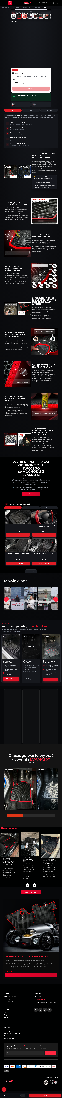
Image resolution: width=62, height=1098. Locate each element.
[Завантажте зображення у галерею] (13, 16)
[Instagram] (40, 1010)
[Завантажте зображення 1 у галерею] (19, 16)
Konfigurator (5, 7)
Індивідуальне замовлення (13, 999)
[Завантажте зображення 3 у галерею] (35, 16)
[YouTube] (49, 1010)
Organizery (49, 507)
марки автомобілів (10, 996)
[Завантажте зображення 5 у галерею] (46, 16)
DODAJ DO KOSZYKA (18, 534)
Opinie (44, 7)
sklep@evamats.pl (39, 999)
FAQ (5, 1015)
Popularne (13, 507)
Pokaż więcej (30, 571)
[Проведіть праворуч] (34, 885)
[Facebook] (36, 1010)
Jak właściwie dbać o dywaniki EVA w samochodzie (49, 861)
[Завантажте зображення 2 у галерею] (24, 16)
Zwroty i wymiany (9, 1038)
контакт (6, 1017)
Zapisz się (51, 1053)
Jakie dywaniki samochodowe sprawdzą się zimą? (29, 859)
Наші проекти (8, 1001)
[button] (6, 2)
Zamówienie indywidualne (31, 975)
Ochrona (31, 507)
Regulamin (7, 1036)
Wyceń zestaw (31, 494)
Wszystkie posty (31, 892)
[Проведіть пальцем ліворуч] (27, 885)
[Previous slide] (6, 599)
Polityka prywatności (10, 1031)
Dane (17, 7)
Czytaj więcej (9, 971)
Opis (12, 7)
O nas (6, 1012)
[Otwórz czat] (4, 1089)
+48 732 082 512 (42, 2)
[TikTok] (45, 1010)
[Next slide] (55, 599)
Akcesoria (37, 7)
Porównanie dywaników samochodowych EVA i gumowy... (9, 860)
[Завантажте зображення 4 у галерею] (41, 16)
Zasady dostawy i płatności (12, 1033)
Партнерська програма (11, 1020)
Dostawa (24, 7)
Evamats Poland (21, 1081)
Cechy (30, 7)
